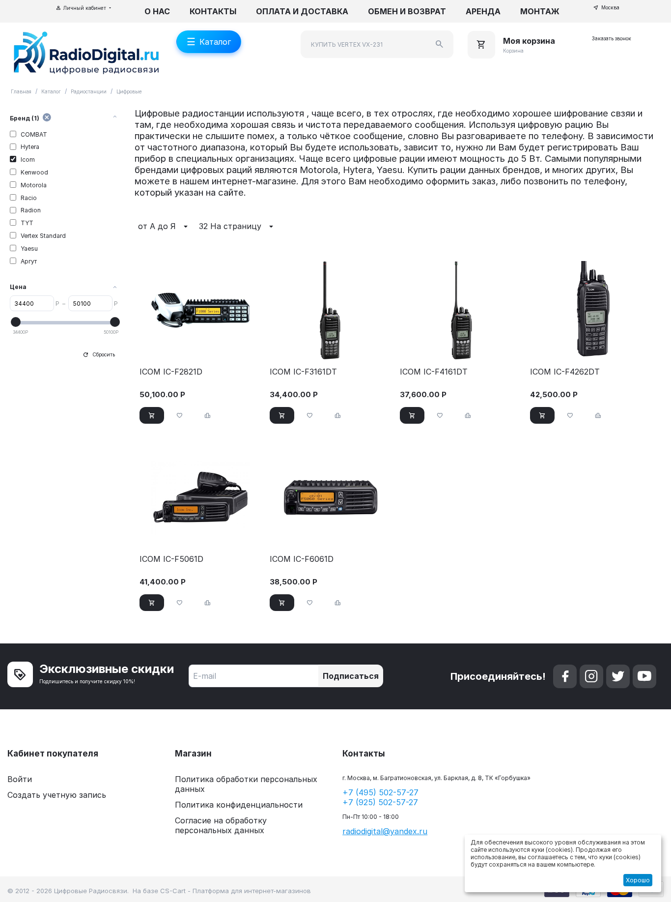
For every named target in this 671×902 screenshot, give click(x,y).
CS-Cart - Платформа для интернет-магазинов (235, 891)
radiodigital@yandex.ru (384, 831)
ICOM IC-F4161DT (434, 372)
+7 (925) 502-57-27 (380, 802)
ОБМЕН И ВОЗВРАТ (407, 11)
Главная (21, 91)
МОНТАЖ (539, 11)
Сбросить (103, 354)
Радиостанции (89, 91)
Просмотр (200, 347)
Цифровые (129, 91)
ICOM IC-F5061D (171, 559)
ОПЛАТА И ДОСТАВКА (302, 11)
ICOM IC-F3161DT (303, 372)
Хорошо (638, 880)
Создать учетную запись (56, 795)
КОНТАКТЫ (213, 11)
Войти (19, 779)
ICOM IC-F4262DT (565, 372)
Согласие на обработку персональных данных (221, 825)
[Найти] (439, 44)
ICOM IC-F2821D (171, 372)
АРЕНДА (483, 11)
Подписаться (351, 676)
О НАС (157, 11)
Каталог (51, 91)
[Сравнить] (208, 415)
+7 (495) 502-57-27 (380, 792)
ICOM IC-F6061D (302, 559)
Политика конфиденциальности (239, 805)
